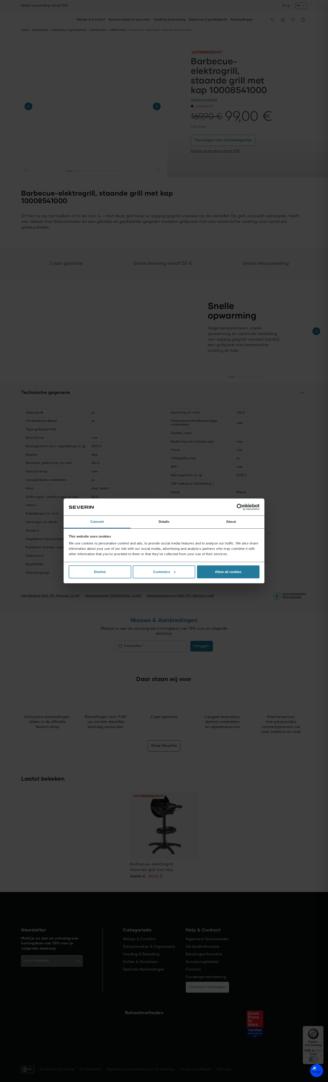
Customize (161, 572)
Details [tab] (164, 521)
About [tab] (231, 521)
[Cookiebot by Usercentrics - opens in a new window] (239, 507)
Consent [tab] (97, 521)
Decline (100, 572)
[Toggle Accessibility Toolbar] (317, 1071)
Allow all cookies (228, 572)
